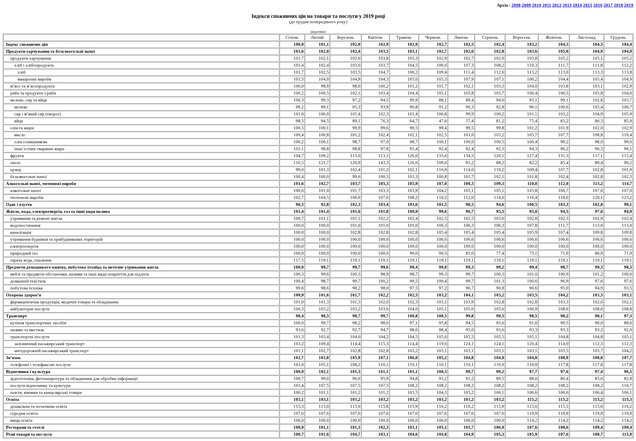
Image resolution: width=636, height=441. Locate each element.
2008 (516, 5)
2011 (546, 5)
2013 (567, 5)
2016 (598, 5)
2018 (618, 5)
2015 (587, 5)
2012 (556, 5)
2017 (608, 5)
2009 (526, 5)
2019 (628, 5)
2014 (577, 5)
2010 (536, 5)
